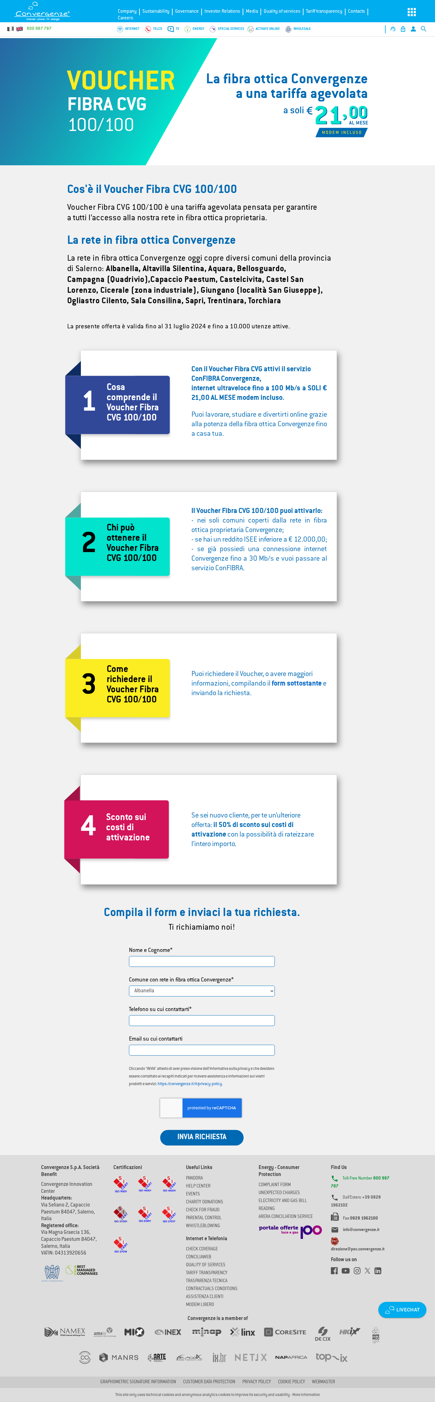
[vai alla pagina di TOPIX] (336, 1364)
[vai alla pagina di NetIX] (255, 1364)
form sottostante (297, 683)
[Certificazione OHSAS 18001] (169, 1190)
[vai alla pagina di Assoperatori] (161, 1364)
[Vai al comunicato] (81, 1266)
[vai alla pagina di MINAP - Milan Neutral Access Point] (211, 1338)
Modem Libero (200, 1305)
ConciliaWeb (198, 1257)
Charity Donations (204, 1202)
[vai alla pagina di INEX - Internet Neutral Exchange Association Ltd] (172, 1338)
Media (252, 11)
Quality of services (282, 11)
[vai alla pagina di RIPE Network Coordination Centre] (379, 1338)
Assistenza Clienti (205, 1297)
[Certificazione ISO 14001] (145, 1190)
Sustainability (155, 11)
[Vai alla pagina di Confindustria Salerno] (52, 1270)
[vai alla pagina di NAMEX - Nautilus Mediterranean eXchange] (69, 1338)
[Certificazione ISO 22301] (145, 1220)
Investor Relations (222, 11)
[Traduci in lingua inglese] (19, 29)
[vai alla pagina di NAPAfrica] (295, 1364)
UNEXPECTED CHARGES (279, 1193)
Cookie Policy (291, 1382)
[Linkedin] (379, 1272)
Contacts (356, 11)
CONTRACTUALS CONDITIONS (212, 1289)
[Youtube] (348, 1272)
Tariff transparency (324, 11)
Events (193, 1194)
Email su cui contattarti (155, 1039)
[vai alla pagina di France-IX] (194, 1364)
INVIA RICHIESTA (201, 1137)
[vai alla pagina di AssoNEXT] (89, 1364)
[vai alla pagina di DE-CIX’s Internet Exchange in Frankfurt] (327, 1338)
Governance (187, 11)
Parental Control (204, 1218)
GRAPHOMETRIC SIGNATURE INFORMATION (138, 1382)
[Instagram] (359, 1272)
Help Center (198, 1186)
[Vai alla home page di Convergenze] (46, 11)
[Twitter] (369, 1272)
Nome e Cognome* (151, 951)
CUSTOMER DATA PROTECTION (209, 1382)
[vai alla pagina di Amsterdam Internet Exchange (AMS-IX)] (109, 1338)
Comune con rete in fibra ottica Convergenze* (181, 980)
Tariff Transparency (206, 1273)
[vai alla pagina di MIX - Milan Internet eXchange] (139, 1338)
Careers (125, 18)
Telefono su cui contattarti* (160, 1010)
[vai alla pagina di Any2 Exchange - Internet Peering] (289, 1338)
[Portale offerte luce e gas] (290, 1230)
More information (306, 1395)
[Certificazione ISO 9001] (120, 1190)
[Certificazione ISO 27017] (169, 1220)
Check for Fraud (202, 1210)
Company (127, 11)
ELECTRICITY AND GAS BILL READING (283, 1205)
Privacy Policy (256, 1382)
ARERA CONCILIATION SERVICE (286, 1217)
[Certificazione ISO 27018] (120, 1251)
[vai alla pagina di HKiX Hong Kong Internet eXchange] (354, 1338)
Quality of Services (205, 1265)
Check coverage (202, 1249)
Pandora (194, 1178)
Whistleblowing (203, 1226)
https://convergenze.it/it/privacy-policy (190, 1084)
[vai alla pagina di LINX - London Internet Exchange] (247, 1338)
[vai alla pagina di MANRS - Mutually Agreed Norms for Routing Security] (123, 1364)
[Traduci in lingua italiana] (10, 29)
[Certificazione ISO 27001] (120, 1220)
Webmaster (323, 1382)
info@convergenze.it (361, 1230)
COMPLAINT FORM (275, 1185)
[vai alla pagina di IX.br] (224, 1364)
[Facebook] (336, 1272)
